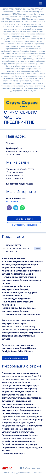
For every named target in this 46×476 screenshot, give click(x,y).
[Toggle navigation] (40, 3)
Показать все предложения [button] (15, 358)
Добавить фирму (31, 468)
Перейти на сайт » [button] (24, 219)
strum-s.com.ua (13, 201)
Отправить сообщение (25, 224)
